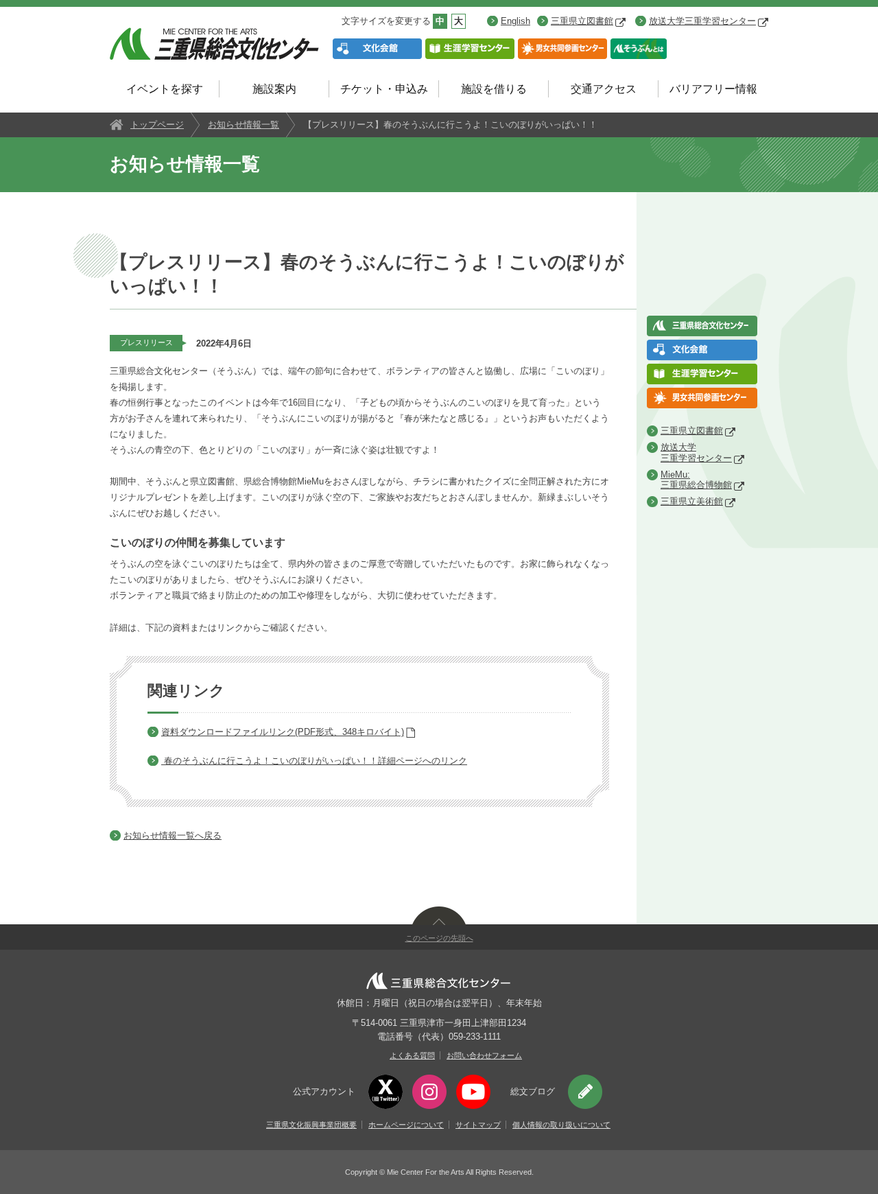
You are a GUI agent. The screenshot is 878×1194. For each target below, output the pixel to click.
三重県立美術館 (692, 501)
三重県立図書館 (582, 21)
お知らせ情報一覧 (243, 124)
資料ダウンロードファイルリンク (282, 732)
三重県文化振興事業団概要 (311, 1125)
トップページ (157, 124)
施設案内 (274, 89)
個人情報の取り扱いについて (561, 1125)
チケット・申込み (384, 89)
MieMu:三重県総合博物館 (696, 480)
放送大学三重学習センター (702, 21)
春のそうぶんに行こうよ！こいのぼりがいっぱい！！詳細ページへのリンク (315, 761)
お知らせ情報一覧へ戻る (172, 835)
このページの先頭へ (439, 938)
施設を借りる (494, 89)
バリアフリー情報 (713, 89)
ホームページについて (406, 1125)
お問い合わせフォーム (484, 1055)
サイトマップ (478, 1125)
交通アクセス (604, 89)
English (515, 21)
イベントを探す (164, 89)
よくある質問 (412, 1055)
